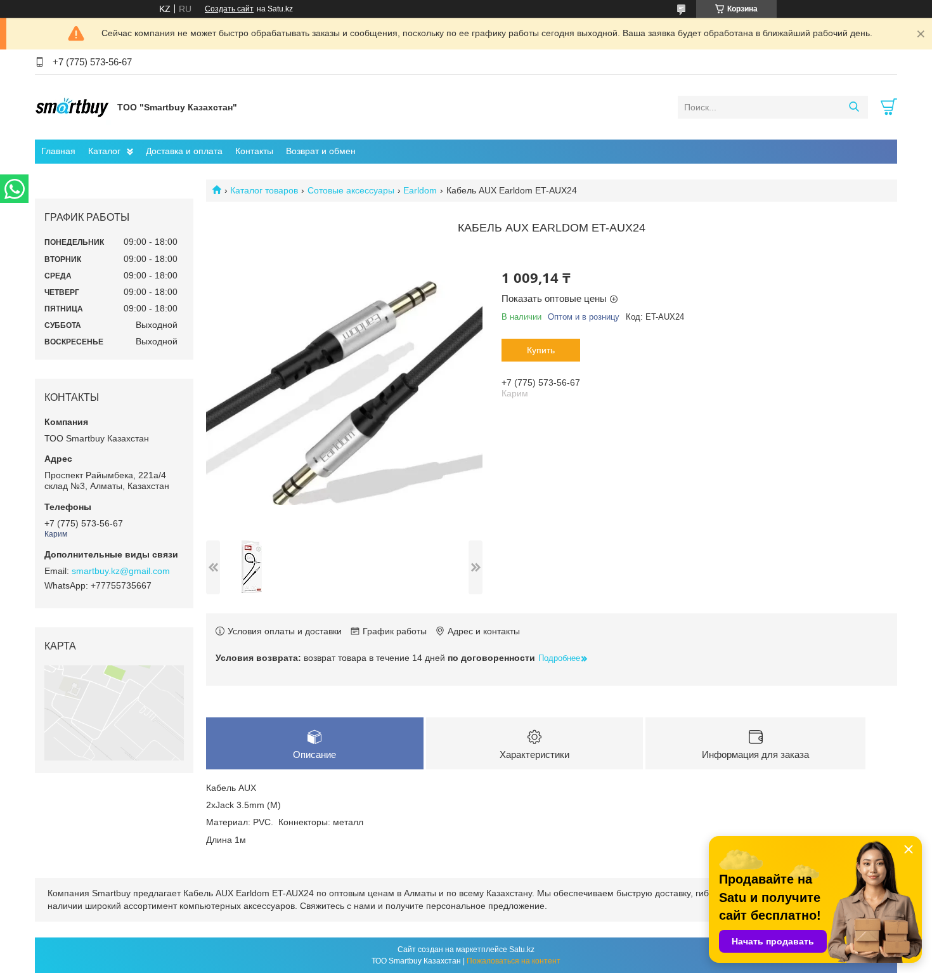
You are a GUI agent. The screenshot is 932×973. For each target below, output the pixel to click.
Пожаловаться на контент (513, 961)
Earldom (420, 190)
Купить (541, 350)
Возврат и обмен (321, 151)
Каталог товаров (264, 190)
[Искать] (853, 107)
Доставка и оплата (184, 151)
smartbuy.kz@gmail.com (121, 571)
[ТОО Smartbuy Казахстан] (73, 106)
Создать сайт (229, 8)
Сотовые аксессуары (350, 190)
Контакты (254, 151)
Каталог (104, 151)
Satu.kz (521, 949)
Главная (58, 151)
